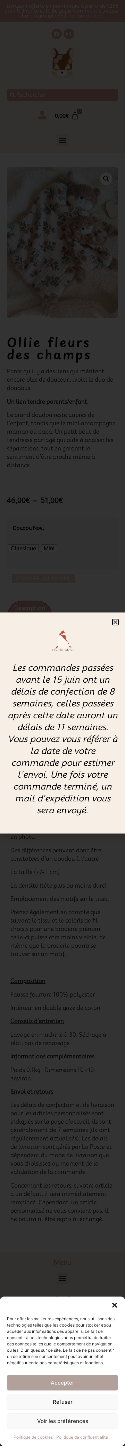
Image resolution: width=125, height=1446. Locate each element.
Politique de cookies (33, 1437)
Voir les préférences (62, 1421)
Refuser (63, 1402)
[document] (62, 723)
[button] (114, 1305)
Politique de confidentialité (82, 1437)
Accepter (62, 1382)
